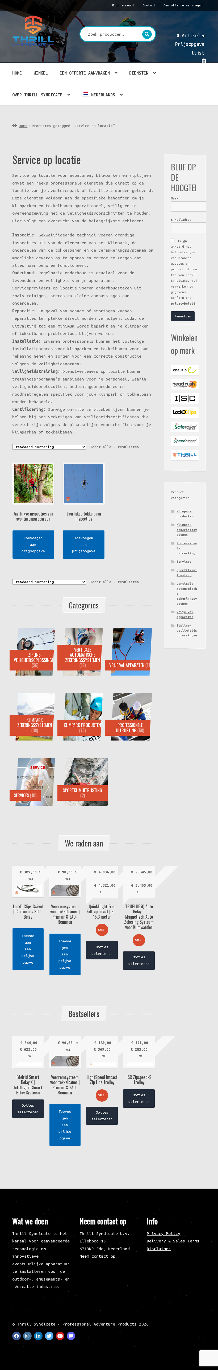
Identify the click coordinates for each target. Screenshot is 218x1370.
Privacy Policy (163, 1233)
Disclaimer (159, 1248)
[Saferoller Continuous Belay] (184, 427)
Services (184, 561)
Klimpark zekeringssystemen (187, 529)
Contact (149, 5)
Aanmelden (182, 316)
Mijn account (123, 5)
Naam (174, 198)
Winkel (40, 73)
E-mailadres (181, 219)
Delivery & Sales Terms (173, 1240)
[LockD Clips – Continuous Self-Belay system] (184, 412)
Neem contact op (97, 1256)
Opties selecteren (102, 950)
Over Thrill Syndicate (37, 94)
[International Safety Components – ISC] (184, 398)
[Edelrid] (184, 370)
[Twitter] (49, 1336)
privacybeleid (183, 303)
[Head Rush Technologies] (184, 384)
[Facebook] (16, 1336)
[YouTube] (60, 1336)
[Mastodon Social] (71, 1336)
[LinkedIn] (38, 1336)
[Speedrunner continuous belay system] (184, 441)
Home (17, 73)
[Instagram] (27, 1336)
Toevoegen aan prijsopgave (33, 544)
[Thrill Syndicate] (184, 455)
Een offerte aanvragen (183, 5)
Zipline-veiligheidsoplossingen (187, 630)
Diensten (138, 73)
